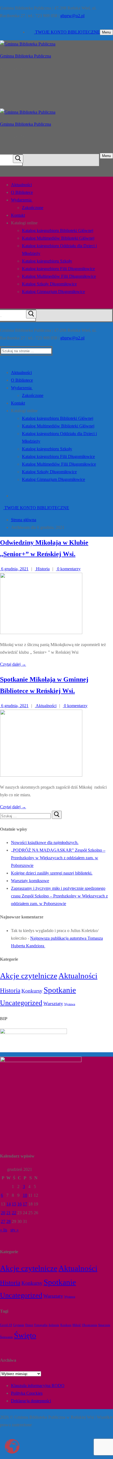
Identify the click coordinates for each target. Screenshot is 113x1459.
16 (19, 1204)
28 (8, 1221)
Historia (42, 568)
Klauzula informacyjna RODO (37, 1385)
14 (8, 1204)
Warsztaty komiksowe (30, 880)
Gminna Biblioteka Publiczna (25, 56)
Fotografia (40, 1325)
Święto (25, 1335)
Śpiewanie (6, 1337)
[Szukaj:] (26, 815)
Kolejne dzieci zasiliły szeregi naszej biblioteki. (51, 873)
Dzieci (29, 1325)
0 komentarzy (68, 568)
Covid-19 (6, 1325)
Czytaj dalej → (13, 664)
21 (8, 1212)
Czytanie (18, 1325)
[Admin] (21, 1450)
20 (3, 1212)
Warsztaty (53, 1003)
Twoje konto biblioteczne (67, 32)
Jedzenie (54, 1325)
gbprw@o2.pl (72, 15)
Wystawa (69, 1004)
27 (3, 1221)
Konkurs (65, 1325)
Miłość (76, 1325)
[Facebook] (29, 32)
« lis (3, 1230)
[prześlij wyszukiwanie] (18, 159)
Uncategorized (21, 1003)
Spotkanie (60, 989)
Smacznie (104, 1325)
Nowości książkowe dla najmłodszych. (44, 842)
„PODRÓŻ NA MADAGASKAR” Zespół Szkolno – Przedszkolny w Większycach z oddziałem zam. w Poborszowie (58, 858)
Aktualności (45, 705)
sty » (14, 1230)
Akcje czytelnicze (28, 975)
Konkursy (32, 991)
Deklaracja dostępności (31, 1400)
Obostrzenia (89, 1325)
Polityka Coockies (27, 1393)
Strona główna (23, 519)
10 (25, 1195)
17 (25, 1204)
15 (14, 1204)
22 (14, 1212)
